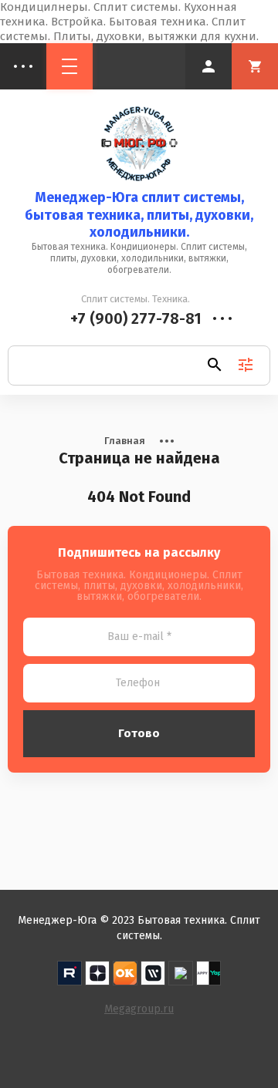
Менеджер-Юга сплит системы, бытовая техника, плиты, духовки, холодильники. (139, 215)
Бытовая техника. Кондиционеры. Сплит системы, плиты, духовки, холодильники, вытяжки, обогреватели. (139, 258)
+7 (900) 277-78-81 (136, 318)
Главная (124, 440)
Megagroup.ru (139, 1009)
